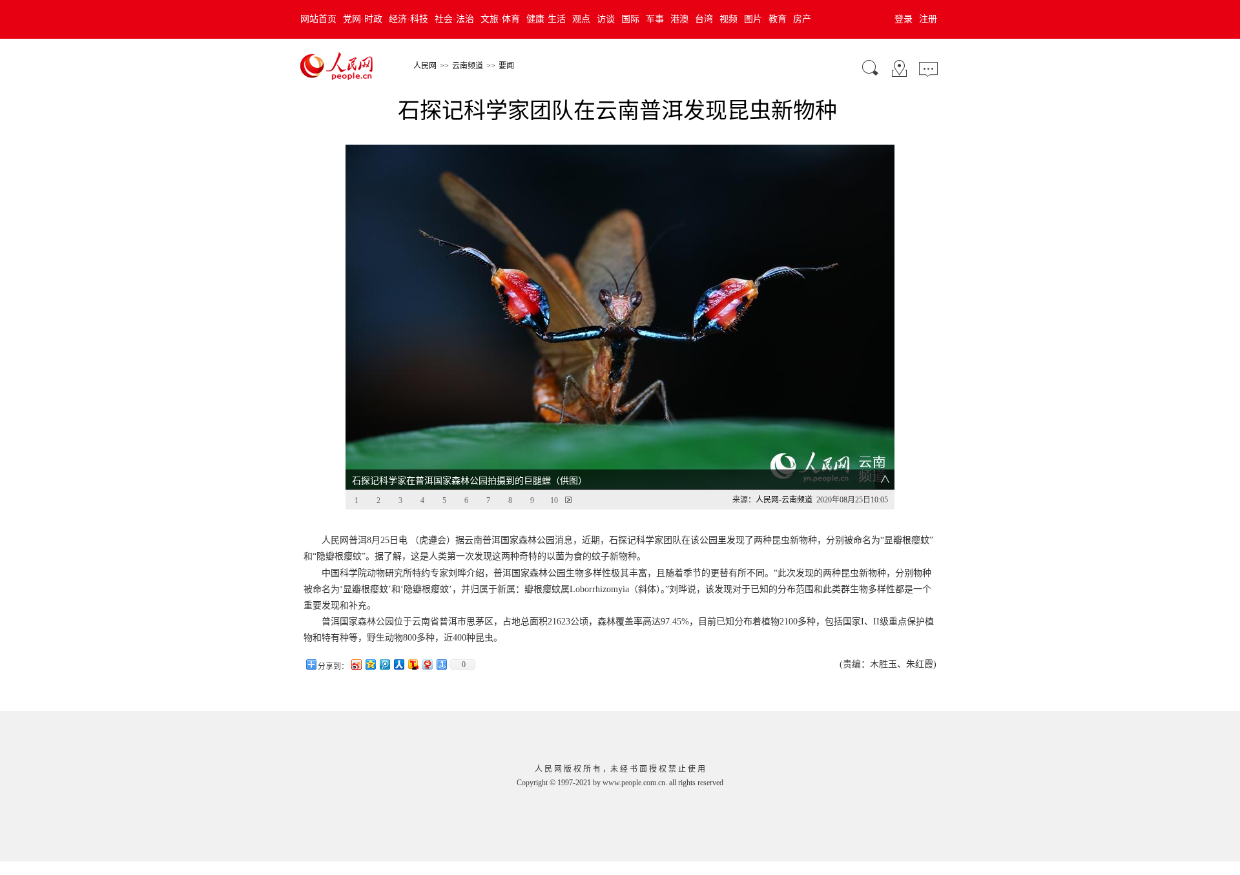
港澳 (679, 19)
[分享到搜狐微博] (413, 664)
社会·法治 (454, 19)
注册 (928, 19)
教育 (778, 19)
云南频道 (467, 65)
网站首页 (318, 19)
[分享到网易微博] (427, 664)
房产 (802, 19)
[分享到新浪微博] (356, 664)
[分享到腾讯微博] (384, 664)
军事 (655, 19)
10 (554, 500)
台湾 (704, 19)
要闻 (506, 65)
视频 (728, 19)
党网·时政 (362, 19)
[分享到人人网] (398, 664)
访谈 (606, 19)
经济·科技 (408, 19)
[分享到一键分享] (441, 664)
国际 (630, 19)
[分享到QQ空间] (370, 664)
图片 (753, 19)
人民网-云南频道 (784, 499)
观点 (581, 19)
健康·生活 (546, 19)
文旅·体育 (500, 19)
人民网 (425, 65)
